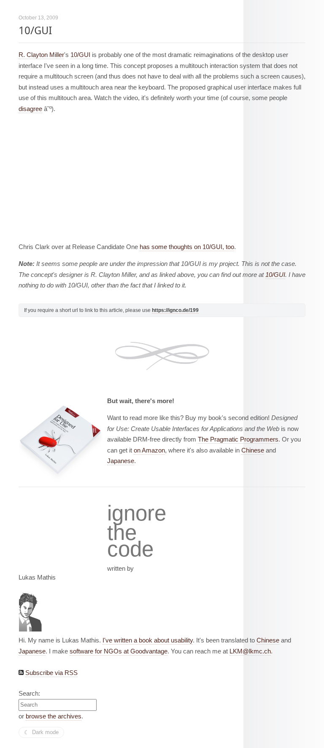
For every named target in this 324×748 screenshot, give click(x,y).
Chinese (252, 450)
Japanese (120, 460)
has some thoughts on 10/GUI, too (187, 246)
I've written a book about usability (148, 640)
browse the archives (53, 716)
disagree (30, 108)
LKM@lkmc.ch (250, 651)
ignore (136, 513)
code (130, 549)
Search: (29, 693)
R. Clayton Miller (41, 54)
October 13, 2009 (38, 18)
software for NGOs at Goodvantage (118, 651)
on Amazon (149, 450)
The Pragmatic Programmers (238, 439)
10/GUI (35, 30)
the (122, 532)
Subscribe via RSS (51, 672)
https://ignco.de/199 (175, 310)
